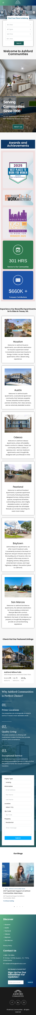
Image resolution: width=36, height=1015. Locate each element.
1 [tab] (14, 907)
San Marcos (18, 602)
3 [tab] (20, 907)
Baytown (18, 543)
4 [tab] (23, 907)
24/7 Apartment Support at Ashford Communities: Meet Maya (16, 892)
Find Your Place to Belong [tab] (18, 18)
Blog (6, 889)
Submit (18, 838)
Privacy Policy (7, 946)
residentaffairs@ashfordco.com (15, 964)
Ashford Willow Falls (12, 672)
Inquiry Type (9, 779)
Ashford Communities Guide (17, 889)
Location (8, 804)
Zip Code (8, 811)
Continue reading (8, 901)
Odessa (18, 437)
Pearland (18, 487)
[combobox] (19, 25)
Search (18, 43)
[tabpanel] (18, 883)
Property (8, 819)
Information (9, 786)
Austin (18, 390)
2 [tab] (17, 907)
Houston (18, 341)
